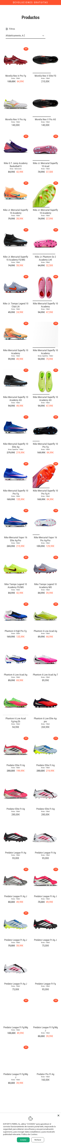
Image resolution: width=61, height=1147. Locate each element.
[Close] (58, 1115)
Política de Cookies (29, 1134)
